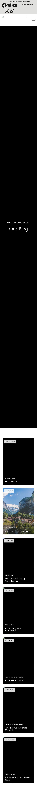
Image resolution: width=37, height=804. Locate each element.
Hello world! (11, 481)
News (7, 528)
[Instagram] (7, 11)
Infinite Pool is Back (14, 680)
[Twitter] (9, 5)
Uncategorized (10, 478)
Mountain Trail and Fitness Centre (17, 778)
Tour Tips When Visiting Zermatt (16, 729)
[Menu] (33, 19)
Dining (7, 575)
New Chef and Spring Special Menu (15, 579)
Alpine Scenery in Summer (17, 531)
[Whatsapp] (12, 11)
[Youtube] (14, 5)
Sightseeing (13, 528)
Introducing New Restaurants (13, 629)
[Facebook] (4, 5)
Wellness (20, 677)
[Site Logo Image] (14, 20)
